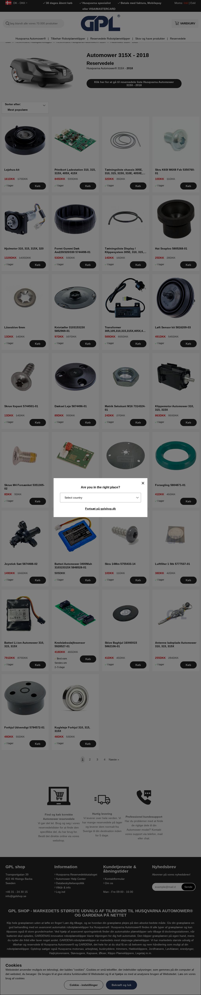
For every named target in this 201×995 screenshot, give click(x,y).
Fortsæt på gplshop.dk (100, 508)
